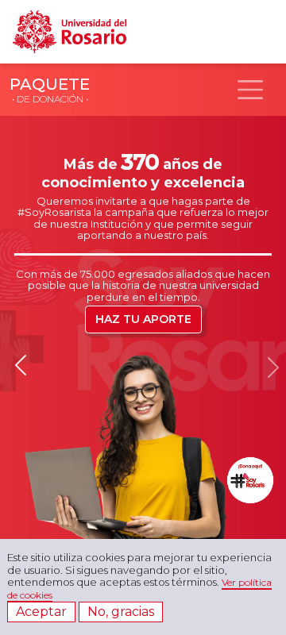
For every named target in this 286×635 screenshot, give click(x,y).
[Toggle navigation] (250, 90)
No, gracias (120, 611)
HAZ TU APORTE (143, 319)
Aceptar (41, 611)
